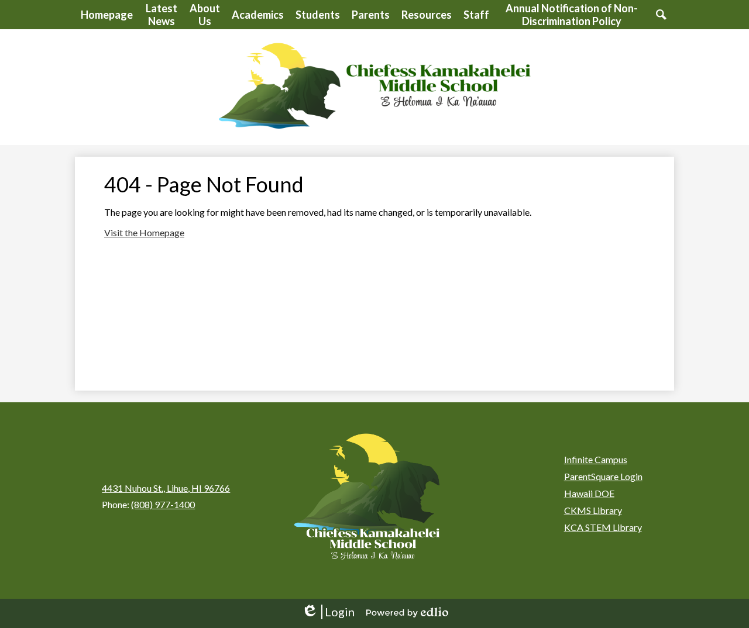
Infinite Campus (595, 459)
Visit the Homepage (144, 232)
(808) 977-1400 (163, 504)
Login (328, 612)
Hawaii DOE (589, 493)
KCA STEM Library (603, 527)
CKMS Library (593, 510)
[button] (161, 14)
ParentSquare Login (603, 476)
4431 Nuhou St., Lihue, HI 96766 (166, 488)
